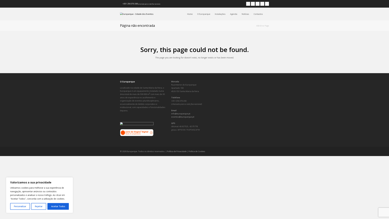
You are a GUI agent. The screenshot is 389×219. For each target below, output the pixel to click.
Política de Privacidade (177, 151)
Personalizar (20, 206)
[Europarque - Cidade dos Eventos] (136, 13)
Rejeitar (39, 206)
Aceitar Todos (58, 206)
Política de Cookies (197, 151)
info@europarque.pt (180, 113)
